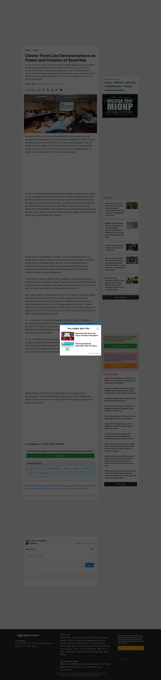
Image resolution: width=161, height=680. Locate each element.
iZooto (98, 353)
